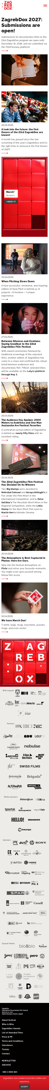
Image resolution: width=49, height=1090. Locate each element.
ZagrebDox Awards (11, 1028)
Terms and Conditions (12, 1041)
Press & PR (7, 1037)
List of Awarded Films (12, 1033)
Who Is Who (8, 1024)
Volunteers (7, 1045)
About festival (9, 1020)
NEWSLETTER (9, 1061)
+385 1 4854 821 (9, 1072)
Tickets (5, 1049)
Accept (24, 1087)
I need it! (11, 202)
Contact (6, 1054)
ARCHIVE (6, 1065)
